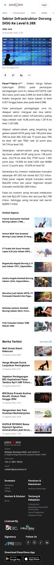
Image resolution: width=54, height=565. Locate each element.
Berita (7, 501)
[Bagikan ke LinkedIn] (21, 75)
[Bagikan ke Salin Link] (29, 75)
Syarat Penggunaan (36, 512)
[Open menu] (5, 5)
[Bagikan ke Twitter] (13, 75)
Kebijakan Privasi (35, 515)
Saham (7, 488)
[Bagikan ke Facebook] (5, 75)
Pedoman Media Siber (37, 488)
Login (44, 4)
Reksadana (9, 485)
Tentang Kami (33, 504)
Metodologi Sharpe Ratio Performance (38, 508)
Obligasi (8, 491)
